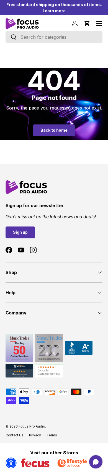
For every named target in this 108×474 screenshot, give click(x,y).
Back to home (54, 130)
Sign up (20, 232)
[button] (87, 23)
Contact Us (15, 435)
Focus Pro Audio (32, 426)
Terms (52, 435)
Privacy (35, 435)
